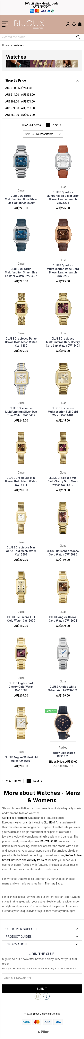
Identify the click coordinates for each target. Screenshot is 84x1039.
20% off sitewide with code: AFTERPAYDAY (42, 5)
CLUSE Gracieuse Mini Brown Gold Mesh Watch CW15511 (21, 481)
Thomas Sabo (53, 883)
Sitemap (55, 1013)
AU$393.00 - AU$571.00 (20, 101)
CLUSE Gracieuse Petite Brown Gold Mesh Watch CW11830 (21, 342)
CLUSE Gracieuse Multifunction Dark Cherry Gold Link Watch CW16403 (63, 342)
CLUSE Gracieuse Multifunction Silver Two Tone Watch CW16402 (21, 412)
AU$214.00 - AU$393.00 (20, 94)
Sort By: (30, 134)
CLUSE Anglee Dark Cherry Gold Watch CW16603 (21, 687)
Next (55, 125)
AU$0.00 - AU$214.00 (18, 88)
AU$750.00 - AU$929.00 (20, 114)
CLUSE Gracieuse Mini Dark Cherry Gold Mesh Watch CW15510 (63, 481)
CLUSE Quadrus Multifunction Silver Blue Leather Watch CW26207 (21, 272)
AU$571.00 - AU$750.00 (20, 108)
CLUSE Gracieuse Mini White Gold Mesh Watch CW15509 (21, 551)
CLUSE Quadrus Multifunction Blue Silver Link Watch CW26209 (21, 199)
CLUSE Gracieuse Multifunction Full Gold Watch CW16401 (63, 412)
